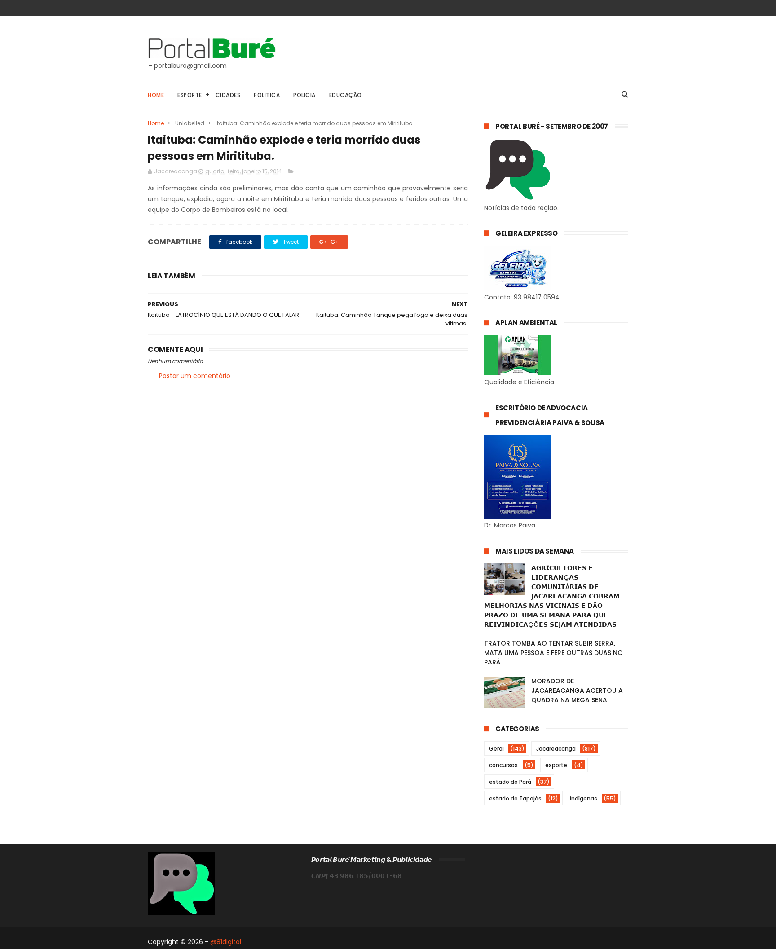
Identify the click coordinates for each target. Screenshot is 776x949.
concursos (503, 765)
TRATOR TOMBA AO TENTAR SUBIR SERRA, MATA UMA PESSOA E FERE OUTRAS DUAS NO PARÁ (553, 653)
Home (156, 95)
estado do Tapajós (515, 798)
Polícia (304, 95)
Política (267, 95)
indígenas (583, 798)
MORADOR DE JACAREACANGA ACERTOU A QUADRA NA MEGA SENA (577, 690)
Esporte (189, 95)
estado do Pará (510, 782)
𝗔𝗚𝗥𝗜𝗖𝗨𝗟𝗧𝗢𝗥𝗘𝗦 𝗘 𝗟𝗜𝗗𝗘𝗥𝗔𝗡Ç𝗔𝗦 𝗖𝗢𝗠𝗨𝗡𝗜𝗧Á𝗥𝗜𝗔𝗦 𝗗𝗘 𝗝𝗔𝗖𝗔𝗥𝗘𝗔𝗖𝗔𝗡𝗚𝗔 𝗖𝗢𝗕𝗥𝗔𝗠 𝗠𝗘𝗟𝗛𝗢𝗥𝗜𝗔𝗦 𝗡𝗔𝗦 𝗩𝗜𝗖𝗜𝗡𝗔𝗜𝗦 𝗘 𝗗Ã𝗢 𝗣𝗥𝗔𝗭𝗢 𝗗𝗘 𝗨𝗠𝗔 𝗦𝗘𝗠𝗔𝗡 (552, 596)
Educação (345, 95)
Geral (496, 748)
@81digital (225, 941)
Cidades (228, 95)
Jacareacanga (556, 748)
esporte (556, 765)
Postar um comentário (194, 375)
